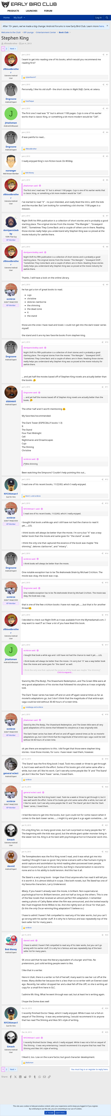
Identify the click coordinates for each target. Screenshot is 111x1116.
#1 (107, 54)
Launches (31, 10)
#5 (107, 156)
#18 (106, 714)
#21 (106, 825)
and (33, 496)
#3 (107, 108)
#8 (107, 247)
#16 (106, 615)
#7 (107, 216)
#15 (106, 582)
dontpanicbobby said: (33, 252)
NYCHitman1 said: (32, 509)
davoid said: (29, 940)
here (101, 26)
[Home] (90, 16)
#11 (106, 387)
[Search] (107, 18)
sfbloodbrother (10, 43)
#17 (106, 645)
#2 (107, 84)
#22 (106, 852)
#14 (106, 553)
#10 (106, 342)
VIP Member (11, 240)
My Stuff (18, 17)
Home (6, 17)
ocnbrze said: (30, 459)
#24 (106, 1008)
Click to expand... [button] (65, 672)
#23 (106, 935)
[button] (24, 18)
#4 (107, 132)
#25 (106, 1032)
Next (12, 48)
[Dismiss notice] (107, 26)
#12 (106, 479)
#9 (107, 284)
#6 (107, 180)
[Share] (103, 54)
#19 (106, 759)
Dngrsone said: (30, 392)
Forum (48, 10)
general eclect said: (32, 792)
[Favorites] (92, 16)
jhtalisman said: (31, 185)
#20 (106, 787)
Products (13, 10)
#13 (106, 503)
